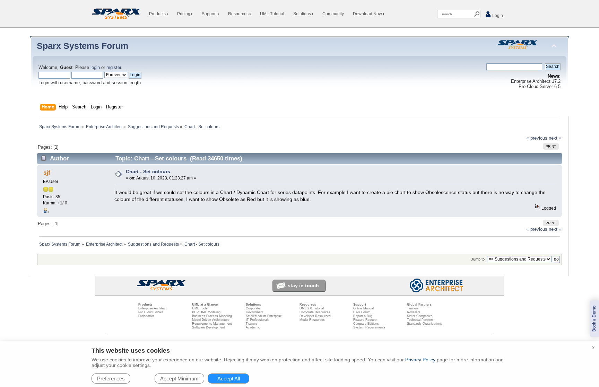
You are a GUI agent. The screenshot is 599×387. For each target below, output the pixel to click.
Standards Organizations (424, 323)
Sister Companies (420, 316)
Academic (253, 327)
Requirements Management (212, 323)
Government (254, 312)
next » (555, 138)
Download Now (368, 13)
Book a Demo (594, 319)
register (113, 67)
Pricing (184, 13)
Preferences (111, 378)
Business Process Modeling (212, 316)
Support (210, 13)
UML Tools (200, 308)
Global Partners (419, 304)
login (95, 67)
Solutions (302, 13)
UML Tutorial (272, 13)
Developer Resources (315, 316)
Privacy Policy (420, 359)
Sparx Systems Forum (82, 46)
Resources (239, 13)
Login (497, 15)
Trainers (252, 323)
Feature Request (365, 320)
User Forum (362, 312)
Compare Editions (366, 323)
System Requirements (369, 327)
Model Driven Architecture (210, 320)
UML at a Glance (205, 304)
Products (158, 13)
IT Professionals (257, 320)
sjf (46, 172)
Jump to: (478, 259)
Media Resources (312, 320)
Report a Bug (362, 316)
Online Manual (363, 308)
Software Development (208, 327)
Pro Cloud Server (150, 312)
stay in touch (303, 285)
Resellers (413, 312)
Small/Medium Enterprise (264, 316)
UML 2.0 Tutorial (312, 308)
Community (333, 13)
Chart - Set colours (148, 171)
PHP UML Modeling (206, 312)
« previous (537, 138)
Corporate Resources (315, 312)
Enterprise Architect (152, 308)
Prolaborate (146, 316)
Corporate (253, 308)
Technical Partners (420, 320)
